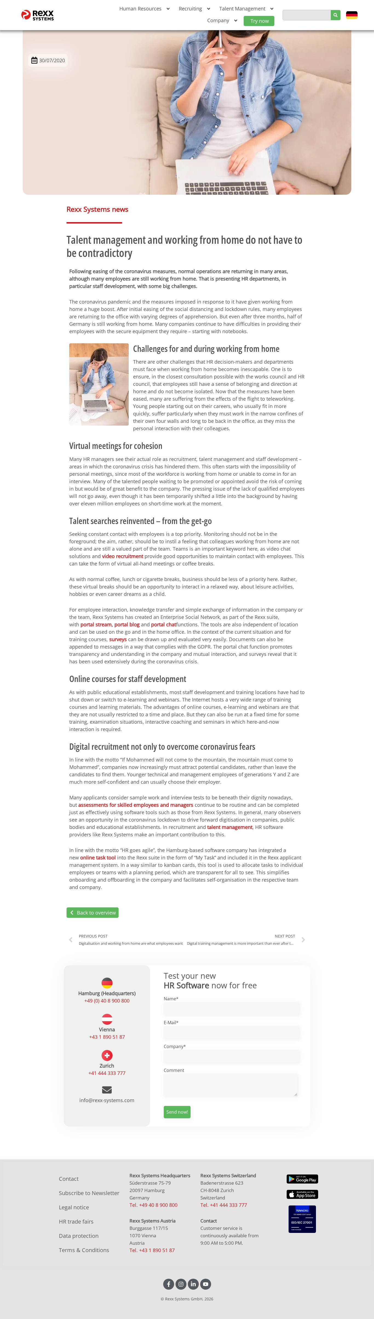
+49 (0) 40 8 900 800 (107, 1000)
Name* (171, 999)
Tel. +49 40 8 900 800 (153, 1205)
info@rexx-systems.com (106, 1100)
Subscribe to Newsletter (89, 1193)
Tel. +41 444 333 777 (223, 1205)
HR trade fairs (76, 1221)
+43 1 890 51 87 (107, 1037)
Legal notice (74, 1207)
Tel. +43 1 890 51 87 (152, 1250)
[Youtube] (205, 1284)
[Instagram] (181, 1284)
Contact (69, 1178)
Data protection (79, 1235)
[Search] (335, 15)
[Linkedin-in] (193, 1284)
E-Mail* (171, 1023)
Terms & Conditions (84, 1250)
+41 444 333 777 (106, 1073)
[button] (143, 9)
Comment (174, 1070)
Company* (175, 1046)
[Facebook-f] (168, 1284)
